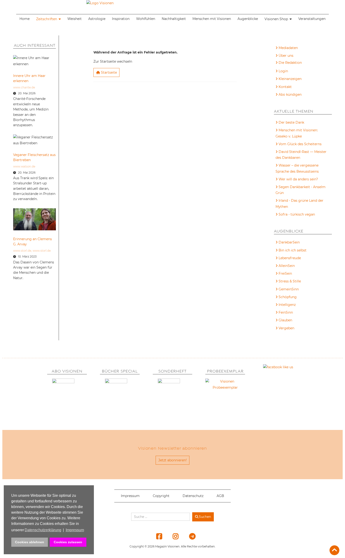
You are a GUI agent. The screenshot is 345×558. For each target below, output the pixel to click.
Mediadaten (288, 48)
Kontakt (285, 87)
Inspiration (121, 19)
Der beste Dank (291, 122)
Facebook (156, 536)
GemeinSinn (289, 289)
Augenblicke (248, 19)
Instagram (172, 536)
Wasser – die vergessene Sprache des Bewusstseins (297, 168)
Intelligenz (287, 305)
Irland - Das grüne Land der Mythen (299, 203)
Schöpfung (288, 297)
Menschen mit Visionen (211, 19)
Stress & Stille (290, 281)
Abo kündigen (290, 94)
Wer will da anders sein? (298, 179)
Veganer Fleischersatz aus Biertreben (34, 157)
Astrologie (96, 19)
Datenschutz (193, 496)
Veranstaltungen (312, 19)
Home (24, 19)
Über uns (286, 55)
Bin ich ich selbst (293, 250)
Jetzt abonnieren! (172, 460)
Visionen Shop (276, 19)
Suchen (205, 517)
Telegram (189, 536)
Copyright (161, 496)
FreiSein (285, 273)
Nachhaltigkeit (174, 19)
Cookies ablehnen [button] (29, 542)
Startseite (108, 72)
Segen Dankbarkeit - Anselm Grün (301, 190)
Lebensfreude (290, 258)
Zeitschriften (46, 19)
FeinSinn (286, 312)
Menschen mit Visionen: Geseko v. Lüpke (297, 133)
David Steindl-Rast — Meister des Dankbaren (301, 155)
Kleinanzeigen (290, 79)
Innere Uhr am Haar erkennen (29, 78)
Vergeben (286, 328)
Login (283, 71)
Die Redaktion (290, 63)
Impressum (130, 496)
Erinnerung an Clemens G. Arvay (32, 241)
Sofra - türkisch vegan (297, 214)
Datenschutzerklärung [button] (43, 530)
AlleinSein (287, 266)
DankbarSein (289, 242)
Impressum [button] (75, 530)
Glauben (285, 320)
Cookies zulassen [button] (68, 542)
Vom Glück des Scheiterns (300, 144)
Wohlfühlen (145, 19)
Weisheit (74, 19)
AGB (220, 496)
